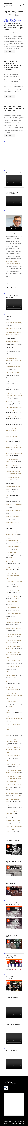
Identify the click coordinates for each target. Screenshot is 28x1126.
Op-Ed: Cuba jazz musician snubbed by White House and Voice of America (13, 540)
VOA (17, 21)
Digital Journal (8, 19)
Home (10, 14)
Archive (10, 536)
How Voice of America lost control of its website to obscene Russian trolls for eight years (14, 395)
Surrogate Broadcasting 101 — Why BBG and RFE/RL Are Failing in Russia (14, 108)
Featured (15, 19)
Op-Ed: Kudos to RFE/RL (11, 596)
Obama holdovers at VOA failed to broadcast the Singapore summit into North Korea (14, 447)
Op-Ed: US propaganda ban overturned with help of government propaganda (14, 718)
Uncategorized (8, 59)
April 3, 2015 (13, 32)
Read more (8, 51)
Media (5, 21)
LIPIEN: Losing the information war (13, 500)
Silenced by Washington (11, 350)
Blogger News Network (11, 781)
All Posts (15, 14)
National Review (13, 261)
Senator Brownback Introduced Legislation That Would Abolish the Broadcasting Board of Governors (12, 65)
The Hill (7, 260)
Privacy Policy (20, 1123)
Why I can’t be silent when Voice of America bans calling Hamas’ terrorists (13, 488)
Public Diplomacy (11, 21)
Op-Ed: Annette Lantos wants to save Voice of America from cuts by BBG (13, 757)
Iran (20, 20)
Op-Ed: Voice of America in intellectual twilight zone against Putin (13, 591)
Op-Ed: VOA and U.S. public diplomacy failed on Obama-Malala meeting (13, 703)
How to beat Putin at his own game (13, 422)
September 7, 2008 (18, 113)
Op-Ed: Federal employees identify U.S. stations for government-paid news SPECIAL (13, 711)
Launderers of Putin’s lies (11, 328)
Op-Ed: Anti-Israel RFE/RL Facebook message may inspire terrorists (13, 554)
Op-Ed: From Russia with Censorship (14, 805)
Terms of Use (14, 1123)
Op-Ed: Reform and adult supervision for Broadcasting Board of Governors (14, 583)
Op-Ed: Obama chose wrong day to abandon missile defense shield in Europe (13, 799)
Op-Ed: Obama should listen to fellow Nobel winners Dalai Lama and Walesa (14, 786)
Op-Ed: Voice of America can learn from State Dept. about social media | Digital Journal (13, 27)
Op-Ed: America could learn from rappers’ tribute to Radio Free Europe (13, 734)
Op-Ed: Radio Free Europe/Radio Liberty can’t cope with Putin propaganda (13, 533)
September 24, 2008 (18, 72)
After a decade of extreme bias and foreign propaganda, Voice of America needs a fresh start (14, 409)
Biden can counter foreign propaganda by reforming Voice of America (13, 360)
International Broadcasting (11, 20)
